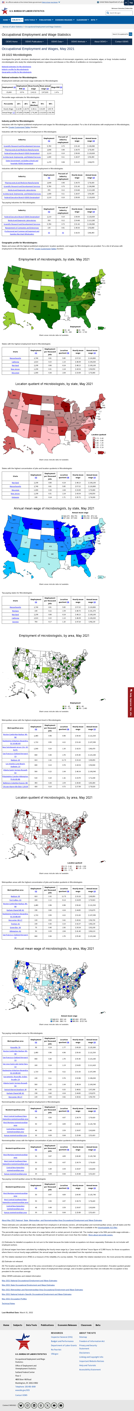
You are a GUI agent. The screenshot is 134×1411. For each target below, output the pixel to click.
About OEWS (100, 41)
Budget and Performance (62, 1341)
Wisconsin (15, 373)
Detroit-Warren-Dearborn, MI (15, 1089)
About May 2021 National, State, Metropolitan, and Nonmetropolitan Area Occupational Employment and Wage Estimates (52, 1220)
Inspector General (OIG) (61, 1337)
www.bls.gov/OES (22, 1390)
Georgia (15, 622)
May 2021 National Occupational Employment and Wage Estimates (29, 1281)
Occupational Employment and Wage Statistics (43, 26)
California (15, 362)
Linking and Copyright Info (91, 1357)
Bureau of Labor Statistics (13, 26)
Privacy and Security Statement (88, 1347)
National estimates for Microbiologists (16, 66)
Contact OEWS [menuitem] (121, 41)
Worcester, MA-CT (15, 920)
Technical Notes (8, 1303)
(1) (14, 87)
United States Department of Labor (111, 2)
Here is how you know (50, 2)
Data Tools (31, 1325)
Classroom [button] (82, 20)
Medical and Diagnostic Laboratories (22, 190)
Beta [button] (93, 20)
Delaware (15, 497)
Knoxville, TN (15, 1047)
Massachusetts (15, 358)
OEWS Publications (33, 41)
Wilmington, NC (15, 931)
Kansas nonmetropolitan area (15, 1135)
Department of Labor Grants (64, 1345)
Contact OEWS (21, 1395)
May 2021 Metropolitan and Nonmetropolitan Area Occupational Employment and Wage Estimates (42, 1290)
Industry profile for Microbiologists (15, 69)
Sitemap (83, 1337)
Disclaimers (84, 1352)
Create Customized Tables (19, 127)
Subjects (17, 1325)
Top (131, 2)
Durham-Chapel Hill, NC (15, 910)
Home (6, 1325)
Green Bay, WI (15, 927)
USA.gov (54, 1353)
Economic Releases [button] (64, 20)
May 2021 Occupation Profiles (14, 1299)
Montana (15, 611)
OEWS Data (56, 41)
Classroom (86, 1325)
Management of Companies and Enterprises (22, 228)
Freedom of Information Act (92, 1341)
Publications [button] (45, 20)
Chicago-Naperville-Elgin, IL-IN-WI (15, 786)
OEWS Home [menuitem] (12, 41)
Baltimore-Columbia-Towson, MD (15, 783)
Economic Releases (67, 1325)
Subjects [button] (16, 20)
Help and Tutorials (87, 1365)
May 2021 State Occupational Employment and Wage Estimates (28, 1285)
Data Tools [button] (30, 20)
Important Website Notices (91, 1361)
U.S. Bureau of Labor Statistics (26, 11)
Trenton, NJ (15, 924)
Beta (98, 1325)
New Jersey (15, 369)
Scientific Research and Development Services (22, 146)
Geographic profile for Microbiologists (17, 72)
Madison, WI (15, 760)
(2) (47, 88)
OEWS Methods (78, 41)
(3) (24, 88)
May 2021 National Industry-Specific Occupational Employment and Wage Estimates (36, 1294)
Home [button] (5, 20)
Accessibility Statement (90, 1369)
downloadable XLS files (107, 1227)
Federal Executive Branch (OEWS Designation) (22, 153)
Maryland (15, 365)
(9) (68, 353)
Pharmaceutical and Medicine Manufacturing (22, 150)
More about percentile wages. (100, 1235)
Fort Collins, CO (15, 900)
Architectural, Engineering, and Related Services (22, 157)
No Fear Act (56, 1349)
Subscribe (129, 8)
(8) (49, 233)
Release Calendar (118, 8)
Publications (47, 1325)
